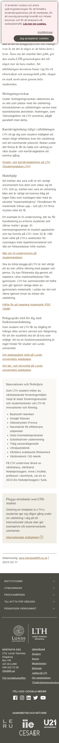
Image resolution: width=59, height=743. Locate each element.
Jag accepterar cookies (34, 38)
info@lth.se (8, 670)
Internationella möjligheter (23, 537)
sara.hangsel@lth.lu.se (33, 558)
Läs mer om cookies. (34, 23)
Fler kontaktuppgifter (14, 677)
